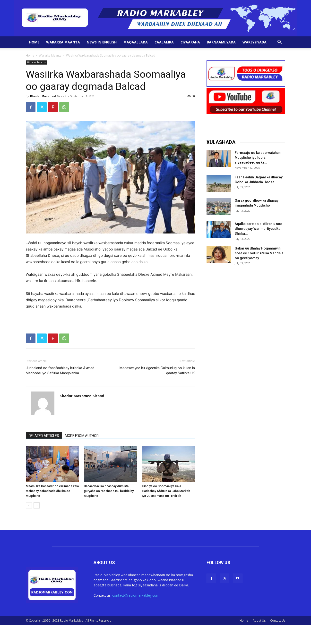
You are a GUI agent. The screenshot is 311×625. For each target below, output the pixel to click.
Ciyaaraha (190, 42)
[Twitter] (42, 107)
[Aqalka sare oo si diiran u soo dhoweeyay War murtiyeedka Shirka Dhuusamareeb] (219, 229)
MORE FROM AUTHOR (82, 436)
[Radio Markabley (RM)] (155, 18)
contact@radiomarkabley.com (135, 595)
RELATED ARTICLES (44, 436)
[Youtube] (237, 578)
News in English (102, 42)
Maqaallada (135, 42)
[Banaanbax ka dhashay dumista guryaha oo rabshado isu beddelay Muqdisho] (110, 464)
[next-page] (37, 505)
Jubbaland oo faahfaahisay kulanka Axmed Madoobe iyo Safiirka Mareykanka (60, 370)
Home (34, 42)
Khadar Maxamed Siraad (48, 96)
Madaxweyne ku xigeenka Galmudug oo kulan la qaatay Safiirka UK (157, 370)
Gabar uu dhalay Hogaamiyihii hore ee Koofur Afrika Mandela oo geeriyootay (259, 253)
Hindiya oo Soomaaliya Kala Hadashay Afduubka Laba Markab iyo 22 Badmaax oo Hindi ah (166, 491)
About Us (259, 620)
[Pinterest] (53, 107)
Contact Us (277, 620)
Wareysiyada (254, 42)
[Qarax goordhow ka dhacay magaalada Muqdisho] (219, 206)
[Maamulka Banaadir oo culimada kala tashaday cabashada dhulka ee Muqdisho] (52, 464)
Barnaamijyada (221, 42)
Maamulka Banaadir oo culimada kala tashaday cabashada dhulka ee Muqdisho (52, 491)
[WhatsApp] (64, 107)
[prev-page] (29, 505)
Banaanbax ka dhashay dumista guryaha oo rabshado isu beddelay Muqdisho (109, 491)
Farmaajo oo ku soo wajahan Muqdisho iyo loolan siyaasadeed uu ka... (258, 157)
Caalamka (164, 42)
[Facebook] (30, 107)
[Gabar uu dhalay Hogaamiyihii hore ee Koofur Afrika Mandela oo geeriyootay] (219, 254)
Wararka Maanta (63, 42)
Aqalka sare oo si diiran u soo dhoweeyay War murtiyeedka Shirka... (258, 228)
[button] (279, 42)
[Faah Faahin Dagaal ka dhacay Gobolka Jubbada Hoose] (219, 183)
